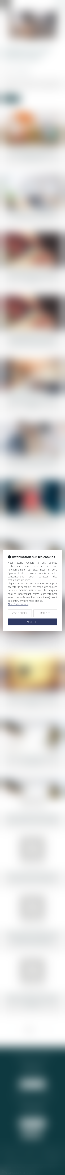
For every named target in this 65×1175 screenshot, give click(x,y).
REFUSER (45, 613)
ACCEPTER (32, 622)
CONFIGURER (19, 613)
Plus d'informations (18, 604)
